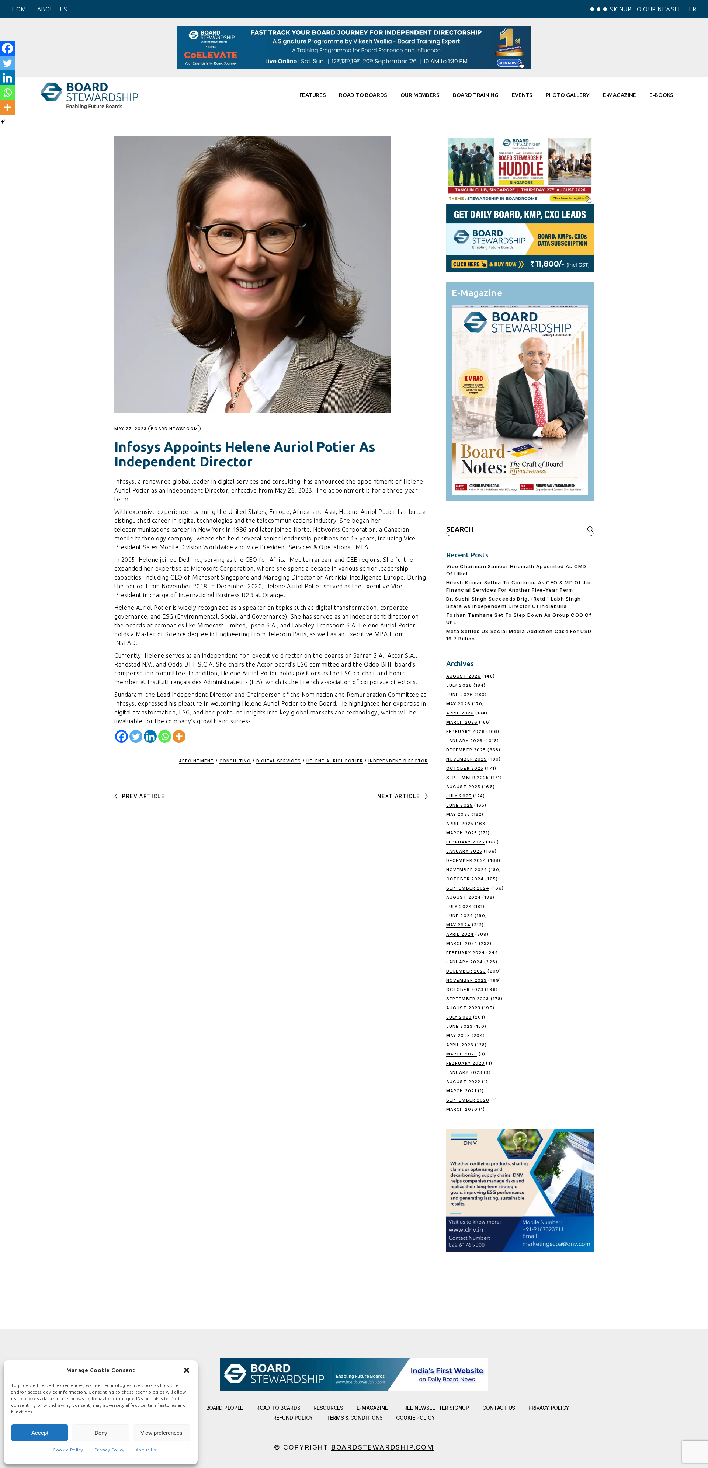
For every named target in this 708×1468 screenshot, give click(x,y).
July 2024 (459, 906)
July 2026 (459, 685)
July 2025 (459, 796)
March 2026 (462, 722)
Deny (100, 1433)
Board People (224, 1408)
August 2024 (463, 897)
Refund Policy (293, 1418)
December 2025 (466, 749)
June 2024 (459, 915)
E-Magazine (372, 1408)
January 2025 (464, 851)
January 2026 (464, 740)
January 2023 (464, 1072)
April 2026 (460, 713)
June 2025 (459, 805)
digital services (278, 760)
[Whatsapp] (164, 736)
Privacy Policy (109, 1449)
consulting (235, 760)
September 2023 (467, 998)
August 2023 (463, 1007)
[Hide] (3, 122)
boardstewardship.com (382, 1447)
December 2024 (466, 860)
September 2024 (467, 888)
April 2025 (459, 823)
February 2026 (465, 731)
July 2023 (459, 1017)
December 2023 (466, 971)
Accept (39, 1433)
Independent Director (398, 760)
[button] (186, 1370)
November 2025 (466, 759)
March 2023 (461, 1054)
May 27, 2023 (130, 429)
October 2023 (464, 989)
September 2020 (467, 1100)
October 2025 (464, 768)
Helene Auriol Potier (334, 760)
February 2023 (465, 1063)
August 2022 (463, 1081)
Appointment (196, 760)
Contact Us (498, 1408)
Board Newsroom (174, 428)
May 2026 (458, 703)
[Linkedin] (150, 736)
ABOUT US (52, 9)
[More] (179, 736)
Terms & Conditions (354, 1418)
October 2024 (465, 878)
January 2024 (464, 961)
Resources (328, 1408)
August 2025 (463, 786)
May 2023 (458, 1035)
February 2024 (465, 952)
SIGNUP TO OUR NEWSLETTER (653, 9)
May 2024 (458, 925)
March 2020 (462, 1109)
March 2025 (461, 832)
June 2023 (459, 1026)
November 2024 (466, 869)
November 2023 (466, 980)
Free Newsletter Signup (435, 1408)
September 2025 (467, 777)
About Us (146, 1449)
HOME (21, 9)
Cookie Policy (68, 1449)
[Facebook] (121, 736)
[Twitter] (135, 736)
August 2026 (463, 676)
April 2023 (459, 1044)
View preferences (161, 1433)
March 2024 (462, 943)
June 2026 (459, 694)
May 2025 (458, 814)
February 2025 (465, 842)
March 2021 (461, 1090)
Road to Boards (278, 1408)
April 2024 (460, 934)
